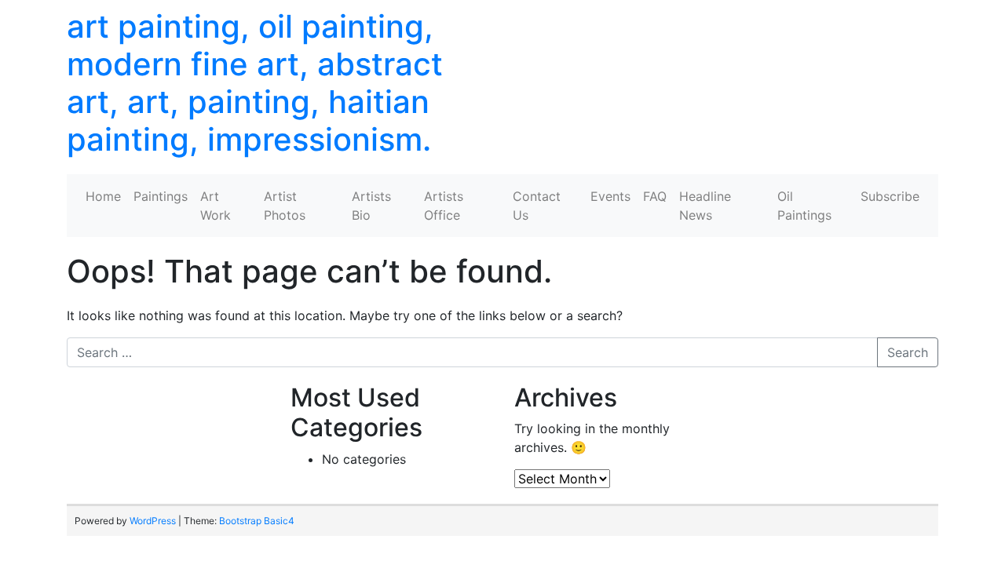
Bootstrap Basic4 (256, 521)
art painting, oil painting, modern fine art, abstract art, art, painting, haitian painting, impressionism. (255, 83)
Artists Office (443, 205)
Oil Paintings (804, 205)
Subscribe (890, 196)
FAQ (655, 196)
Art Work (215, 205)
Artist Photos (284, 205)
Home (103, 196)
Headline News (705, 205)
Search (907, 352)
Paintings (160, 196)
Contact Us (537, 205)
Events (610, 196)
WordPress (153, 521)
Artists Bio (371, 205)
